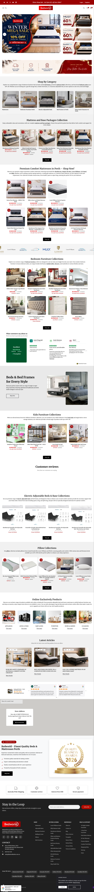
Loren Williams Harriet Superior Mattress (57, 201)
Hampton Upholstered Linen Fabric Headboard (36, 289)
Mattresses (5, 109)
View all (47, 160)
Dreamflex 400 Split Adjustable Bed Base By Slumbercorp (35, 528)
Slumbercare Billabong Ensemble (11, 148)
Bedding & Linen (39, 834)
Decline (74, 887)
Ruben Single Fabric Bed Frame (78, 444)
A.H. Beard (83, 171)
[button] (84, 8)
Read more (36, 355)
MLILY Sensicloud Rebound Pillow (28, 576)
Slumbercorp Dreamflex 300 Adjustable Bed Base (58, 528)
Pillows (37, 837)
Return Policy (69, 840)
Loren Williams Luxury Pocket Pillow (83, 576)
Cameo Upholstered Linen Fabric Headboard (37, 317)
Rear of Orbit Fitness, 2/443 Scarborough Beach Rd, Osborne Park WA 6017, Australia (14, 847)
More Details (9, 675)
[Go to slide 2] (57, 697)
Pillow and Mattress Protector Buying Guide (55, 838)
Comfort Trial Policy (86, 844)
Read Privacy (76, 882)
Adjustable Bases (39, 828)
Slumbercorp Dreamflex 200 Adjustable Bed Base (12, 528)
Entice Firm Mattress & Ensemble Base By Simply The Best (65, 149)
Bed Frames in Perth (62, 109)
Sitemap (83, 850)
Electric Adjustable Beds (45, 109)
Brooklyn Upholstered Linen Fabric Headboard (57, 289)
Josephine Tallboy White (57, 316)
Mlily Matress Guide (55, 828)
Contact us (68, 828)
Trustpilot (68, 837)
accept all (63, 887)
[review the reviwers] (55, 686)
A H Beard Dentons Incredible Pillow (65, 576)
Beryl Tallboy (78, 316)
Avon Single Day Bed (57, 444)
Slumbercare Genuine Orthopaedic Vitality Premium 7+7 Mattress (57, 228)
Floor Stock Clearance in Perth (82, 110)
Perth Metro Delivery (86, 835)
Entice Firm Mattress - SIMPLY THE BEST (16, 201)
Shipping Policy (85, 847)
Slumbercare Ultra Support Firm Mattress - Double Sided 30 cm (37, 228)
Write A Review (69, 834)
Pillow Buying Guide (55, 851)
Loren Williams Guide (56, 825)
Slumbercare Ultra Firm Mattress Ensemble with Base (83, 149)
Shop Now (12, 395)
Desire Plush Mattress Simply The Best (15, 228)
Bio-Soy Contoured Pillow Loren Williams (11, 576)
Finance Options (85, 841)
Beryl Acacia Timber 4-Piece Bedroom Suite (78, 289)
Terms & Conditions (71, 849)
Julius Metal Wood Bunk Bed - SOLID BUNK (36, 445)
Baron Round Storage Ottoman (15, 316)
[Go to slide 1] (56, 697)
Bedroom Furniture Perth (27, 109)
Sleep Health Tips (55, 864)
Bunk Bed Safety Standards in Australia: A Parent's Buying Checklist (16, 671)
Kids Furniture (38, 840)
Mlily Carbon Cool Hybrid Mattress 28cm (36, 201)
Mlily (12, 173)
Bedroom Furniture (40, 831)
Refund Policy (69, 843)
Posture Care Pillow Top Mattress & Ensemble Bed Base (47, 149)
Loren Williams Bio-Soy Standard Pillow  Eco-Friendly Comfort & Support (47, 577)
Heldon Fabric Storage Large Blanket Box (16, 289)
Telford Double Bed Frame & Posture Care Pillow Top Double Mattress (29, 150)
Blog (67, 831)
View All (47, 239)
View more (9, 628)
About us (68, 825)
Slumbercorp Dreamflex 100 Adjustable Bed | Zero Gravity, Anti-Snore (81, 528)
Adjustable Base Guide (56, 848)
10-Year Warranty (85, 838)
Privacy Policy (69, 846)
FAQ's (82, 853)
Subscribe (86, 807)
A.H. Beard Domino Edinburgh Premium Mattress (78, 228)
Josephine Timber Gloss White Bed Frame (15, 445)
